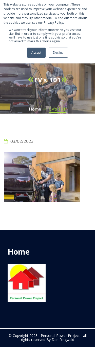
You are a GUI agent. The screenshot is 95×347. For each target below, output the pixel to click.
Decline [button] (58, 52)
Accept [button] (36, 52)
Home (35, 109)
